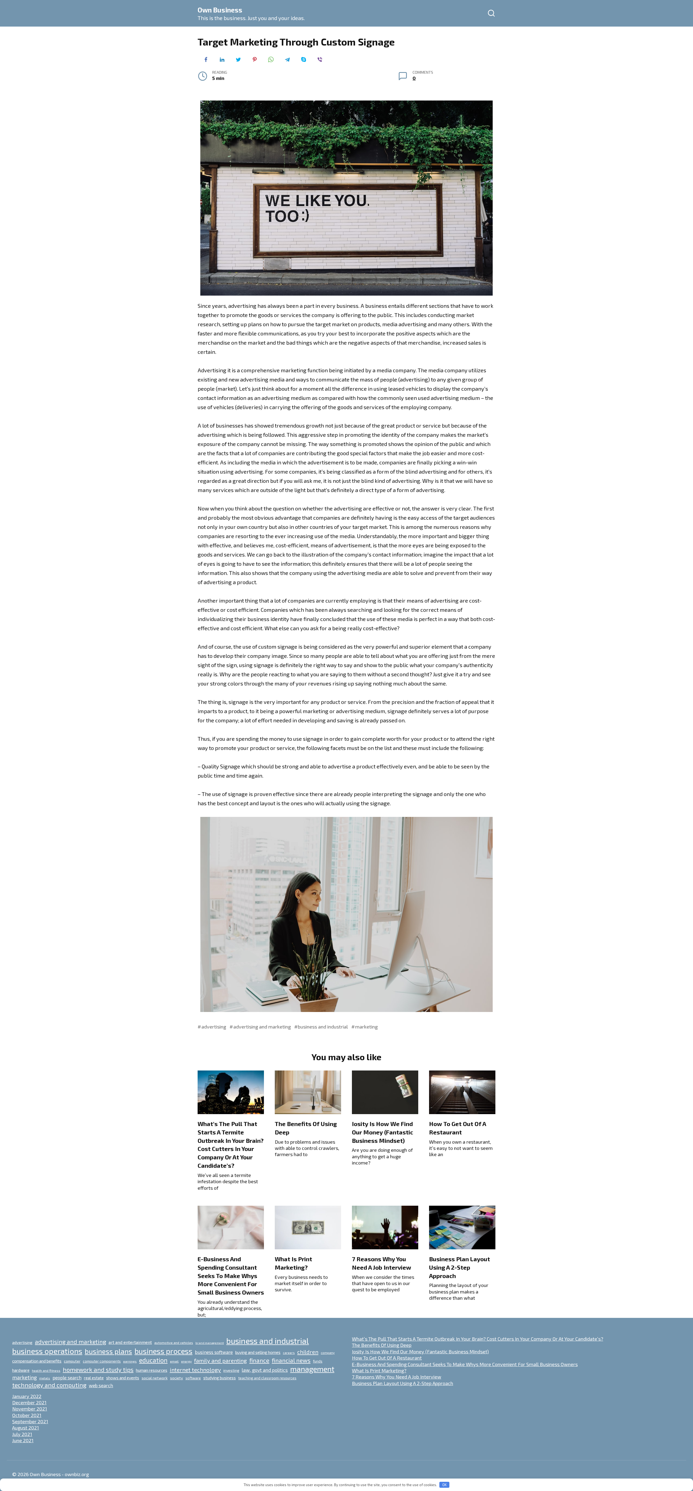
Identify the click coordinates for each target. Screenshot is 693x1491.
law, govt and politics (265, 1370)
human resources (151, 1370)
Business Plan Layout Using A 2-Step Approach (459, 1267)
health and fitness (46, 1370)
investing (231, 1370)
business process (163, 1351)
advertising (213, 1027)
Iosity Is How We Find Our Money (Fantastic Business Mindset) (382, 1132)
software (193, 1378)
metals (44, 1378)
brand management (209, 1342)
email (174, 1361)
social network (155, 1377)
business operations (47, 1351)
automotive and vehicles (173, 1342)
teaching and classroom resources (267, 1378)
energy (186, 1361)
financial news (291, 1360)
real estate (94, 1377)
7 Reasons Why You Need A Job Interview (381, 1263)
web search (101, 1385)
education (153, 1360)
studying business (219, 1377)
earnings (130, 1361)
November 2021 (29, 1409)
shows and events (122, 1377)
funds (317, 1361)
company (328, 1352)
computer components (102, 1361)
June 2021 (23, 1440)
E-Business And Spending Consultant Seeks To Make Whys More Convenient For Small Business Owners (231, 1275)
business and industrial (323, 1027)
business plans (108, 1351)
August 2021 (25, 1428)
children (307, 1351)
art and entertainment (130, 1342)
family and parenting (220, 1360)
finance (259, 1360)
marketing (366, 1027)
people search (67, 1377)
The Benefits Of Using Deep (381, 1345)
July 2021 (22, 1434)
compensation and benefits (36, 1360)
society (176, 1377)
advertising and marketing (262, 1027)
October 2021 (26, 1415)
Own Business (220, 10)
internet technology (195, 1369)
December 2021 (29, 1402)
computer (72, 1361)
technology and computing (49, 1384)
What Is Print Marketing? (293, 1263)
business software (214, 1352)
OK (444, 1485)
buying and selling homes (257, 1352)
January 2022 (26, 1396)
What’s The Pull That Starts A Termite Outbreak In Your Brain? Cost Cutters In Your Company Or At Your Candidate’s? (231, 1144)
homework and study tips (98, 1369)
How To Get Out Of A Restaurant (457, 1128)
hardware (21, 1370)
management (312, 1368)
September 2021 (30, 1421)
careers (289, 1352)
